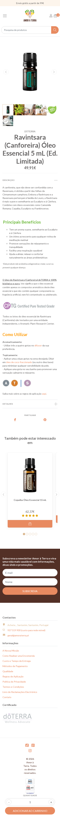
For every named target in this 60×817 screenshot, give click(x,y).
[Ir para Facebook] (27, 745)
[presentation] (6, 72)
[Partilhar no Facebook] (15, 419)
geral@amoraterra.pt (18, 635)
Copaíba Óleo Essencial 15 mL (30, 500)
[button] (24, 534)
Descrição (8, 180)
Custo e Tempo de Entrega (16, 661)
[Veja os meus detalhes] (51, 15)
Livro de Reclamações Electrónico (19, 692)
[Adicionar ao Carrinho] (30, 524)
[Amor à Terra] (30, 15)
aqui (44, 393)
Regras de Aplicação (13, 676)
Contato (6, 697)
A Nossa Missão (10, 650)
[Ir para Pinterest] (33, 745)
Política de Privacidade (14, 681)
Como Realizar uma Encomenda (18, 655)
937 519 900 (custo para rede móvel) (26, 630)
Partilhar (30, 415)
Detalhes (7, 404)
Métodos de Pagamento (15, 666)
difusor (38, 345)
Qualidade (7, 671)
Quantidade (30, 795)
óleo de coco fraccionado (19, 362)
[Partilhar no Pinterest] (45, 419)
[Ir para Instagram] (30, 750)
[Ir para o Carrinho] (55, 15)
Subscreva (30, 591)
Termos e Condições (13, 686)
